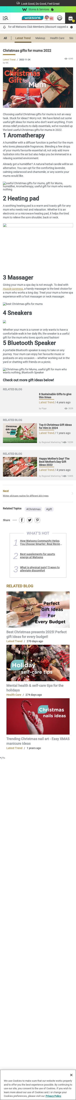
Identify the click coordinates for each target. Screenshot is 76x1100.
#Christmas (33, 509)
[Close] (71, 1075)
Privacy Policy (53, 1096)
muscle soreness (13, 288)
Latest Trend (23, 38)
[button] (70, 17)
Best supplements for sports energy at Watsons (37, 556)
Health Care (57, 38)
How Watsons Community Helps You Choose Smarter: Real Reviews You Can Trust (41, 542)
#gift (49, 509)
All (5, 38)
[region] (38, 1085)
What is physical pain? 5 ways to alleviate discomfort (40, 569)
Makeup (40, 38)
